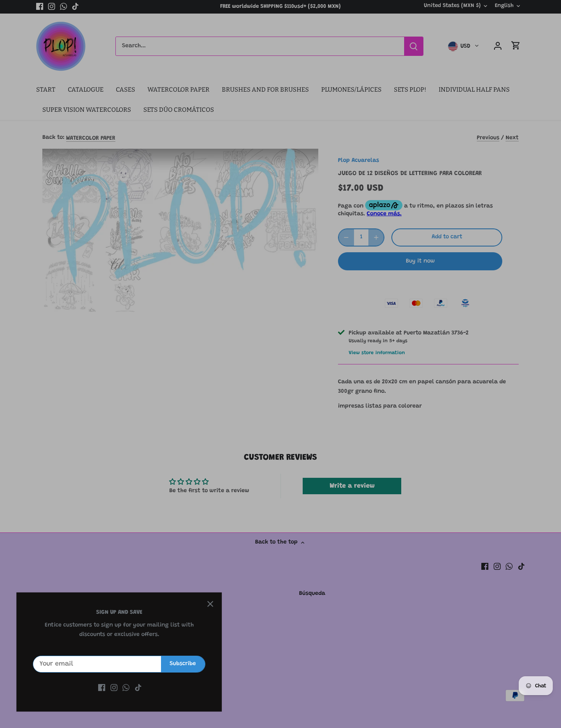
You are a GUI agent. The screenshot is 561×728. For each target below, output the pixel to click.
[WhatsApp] (125, 688)
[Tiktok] (138, 688)
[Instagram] (113, 688)
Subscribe (183, 664)
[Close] (210, 604)
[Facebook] (101, 688)
